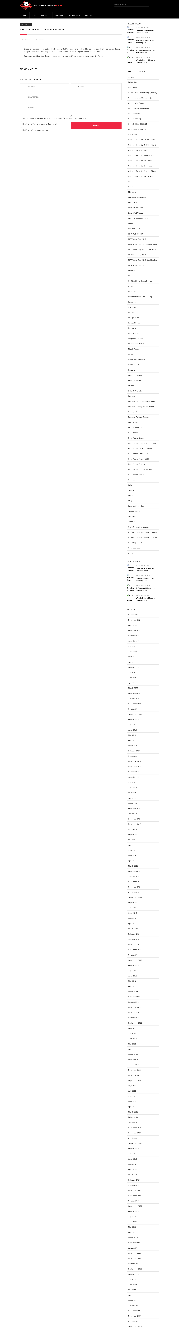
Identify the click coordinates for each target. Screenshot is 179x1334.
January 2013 (134, 1002)
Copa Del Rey (134, 114)
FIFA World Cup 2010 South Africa (142, 250)
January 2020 (134, 698)
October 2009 (134, 1201)
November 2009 (134, 1196)
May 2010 (132, 1164)
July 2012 (132, 1033)
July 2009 (132, 1217)
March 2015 (133, 866)
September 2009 (135, 1206)
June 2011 (132, 1096)
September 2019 (135, 714)
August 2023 (133, 641)
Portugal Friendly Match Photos (141, 407)
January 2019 (134, 756)
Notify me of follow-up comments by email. (40, 124)
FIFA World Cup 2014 (137, 255)
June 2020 (132, 678)
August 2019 (133, 719)
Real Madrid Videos (136, 475)
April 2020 (132, 683)
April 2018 (132, 798)
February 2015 (134, 871)
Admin (27, 40)
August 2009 (133, 1211)
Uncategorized (134, 548)
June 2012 (132, 1039)
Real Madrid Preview (136, 464)
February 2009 (134, 1243)
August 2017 (133, 835)
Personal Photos (135, 375)
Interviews (132, 302)
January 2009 (134, 1248)
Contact (89, 15)
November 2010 (134, 1133)
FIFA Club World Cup (137, 234)
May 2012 (132, 1044)
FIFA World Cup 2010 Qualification (142, 244)
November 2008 (134, 1258)
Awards (131, 77)
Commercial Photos (136, 103)
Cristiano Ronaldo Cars (137, 150)
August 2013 (133, 965)
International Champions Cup (140, 297)
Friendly (131, 276)
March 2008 (133, 1300)
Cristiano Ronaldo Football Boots (141, 155)
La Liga (131, 312)
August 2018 (133, 777)
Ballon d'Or (132, 82)
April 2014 (132, 924)
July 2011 (132, 1091)
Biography (45, 15)
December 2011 (134, 1070)
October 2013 (134, 955)
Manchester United (136, 344)
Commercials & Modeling (138, 108)
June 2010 (132, 1159)
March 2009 (133, 1237)
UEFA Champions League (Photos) (142, 532)
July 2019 (132, 725)
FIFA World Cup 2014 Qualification (142, 260)
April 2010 (132, 1169)
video (130, 553)
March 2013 (133, 992)
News (34, 15)
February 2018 (134, 808)
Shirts (130, 496)
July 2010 (132, 1154)
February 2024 (134, 630)
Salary (130, 485)
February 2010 (134, 1180)
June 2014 (132, 913)
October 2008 (134, 1264)
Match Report (133, 349)
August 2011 (133, 1086)
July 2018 (132, 782)
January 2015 (134, 876)
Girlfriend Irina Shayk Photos (140, 281)
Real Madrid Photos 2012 (138, 454)
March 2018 (133, 803)
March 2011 (133, 1112)
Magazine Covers (135, 339)
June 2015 (132, 850)
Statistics (132, 516)
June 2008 (132, 1285)
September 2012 (135, 1023)
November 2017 (134, 824)
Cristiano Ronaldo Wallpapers (140, 176)
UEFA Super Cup (135, 543)
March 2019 (133, 746)
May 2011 (132, 1101)
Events (131, 223)
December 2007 (134, 1311)
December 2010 (134, 1128)
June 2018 (132, 787)
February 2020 (134, 693)
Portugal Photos (134, 412)
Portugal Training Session (139, 417)
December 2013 (134, 944)
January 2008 (134, 1305)
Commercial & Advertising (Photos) (142, 93)
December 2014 (134, 882)
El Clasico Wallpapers (137, 197)
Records (131, 480)
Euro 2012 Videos (135, 213)
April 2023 (132, 662)
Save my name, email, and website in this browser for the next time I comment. (54, 118)
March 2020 (133, 688)
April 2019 (132, 740)
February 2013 (134, 997)
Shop (130, 501)
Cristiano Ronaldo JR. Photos (140, 161)
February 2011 (134, 1117)
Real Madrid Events (136, 438)
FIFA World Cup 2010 (137, 239)
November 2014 (134, 887)
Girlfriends (59, 15)
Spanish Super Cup (136, 506)
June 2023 (132, 651)
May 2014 (132, 918)
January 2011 (133, 1122)
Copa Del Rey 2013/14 (137, 124)
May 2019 (132, 735)
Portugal (131, 396)
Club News (132, 87)
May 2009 (132, 1227)
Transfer (131, 522)
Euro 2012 (132, 202)
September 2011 (135, 1080)
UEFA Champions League (138, 527)
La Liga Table (74, 15)
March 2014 (133, 929)
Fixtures (131, 270)
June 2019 (132, 730)
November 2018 (134, 767)
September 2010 (135, 1143)
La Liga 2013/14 (135, 318)
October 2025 (134, 615)
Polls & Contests (135, 391)
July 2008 (132, 1279)
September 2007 (135, 1326)
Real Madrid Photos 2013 (138, 459)
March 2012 (133, 1054)
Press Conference (135, 427)
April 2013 (132, 986)
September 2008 (135, 1269)
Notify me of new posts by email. (36, 130)
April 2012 (132, 1049)
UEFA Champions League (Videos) (142, 537)
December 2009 (134, 1190)
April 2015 (132, 861)
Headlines (132, 291)
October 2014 (134, 892)
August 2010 (133, 1149)
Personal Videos (135, 380)
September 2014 (135, 897)
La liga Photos (134, 323)
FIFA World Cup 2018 (137, 265)
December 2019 (134, 704)
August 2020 (133, 667)
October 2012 (134, 1018)
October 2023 (134, 636)
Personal (40, 40)
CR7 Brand (132, 134)
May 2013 (132, 981)
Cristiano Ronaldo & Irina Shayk (141, 140)
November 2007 (134, 1316)
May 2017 (132, 840)
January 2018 (134, 814)
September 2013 (135, 960)
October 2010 (134, 1138)
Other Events (133, 365)
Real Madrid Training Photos (140, 469)
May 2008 (132, 1290)
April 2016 (132, 845)
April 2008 (132, 1295)
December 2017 (134, 819)
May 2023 (132, 657)
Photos (131, 386)
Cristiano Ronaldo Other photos (141, 166)
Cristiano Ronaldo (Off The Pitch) (142, 145)
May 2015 (132, 855)
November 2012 (134, 1012)
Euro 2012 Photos (135, 208)
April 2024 (132, 625)
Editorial (131, 187)
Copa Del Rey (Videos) (137, 119)
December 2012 (134, 1007)
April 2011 (132, 1107)
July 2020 (132, 672)
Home (25, 15)
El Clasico (132, 192)
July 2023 (132, 646)
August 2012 (133, 1028)
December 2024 (134, 620)
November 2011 (134, 1075)
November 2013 (134, 950)
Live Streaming (134, 333)
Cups (130, 182)
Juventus (132, 307)
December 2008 (134, 1253)
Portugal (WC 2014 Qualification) (141, 401)
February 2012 (134, 1060)
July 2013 (132, 971)
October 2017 (134, 829)
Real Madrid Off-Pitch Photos (140, 448)
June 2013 (132, 976)
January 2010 (134, 1185)
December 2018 (134, 761)
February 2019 (134, 751)
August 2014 (133, 903)
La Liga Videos (134, 328)
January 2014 (134, 939)
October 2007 (134, 1321)
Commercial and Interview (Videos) (142, 98)
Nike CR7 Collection (136, 359)
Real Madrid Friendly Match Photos (142, 443)
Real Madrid (133, 433)
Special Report (134, 511)
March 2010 (133, 1175)
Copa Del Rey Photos (137, 129)
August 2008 (133, 1274)
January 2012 (134, 1065)
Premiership (133, 422)
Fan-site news (134, 229)
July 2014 (132, 908)
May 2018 (132, 793)
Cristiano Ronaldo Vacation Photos (142, 171)
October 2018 (134, 772)
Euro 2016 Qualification (138, 218)
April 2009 (132, 1232)
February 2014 (134, 934)
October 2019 (134, 709)
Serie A (131, 490)
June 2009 (132, 1222)
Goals (130, 286)
